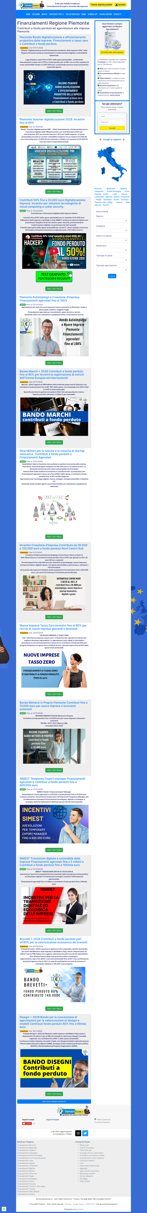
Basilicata (111, 188)
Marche (109, 197)
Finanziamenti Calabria (26, 1150)
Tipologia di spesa (104, 255)
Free (82, 1163)
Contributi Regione (102, 1122)
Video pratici (85, 1181)
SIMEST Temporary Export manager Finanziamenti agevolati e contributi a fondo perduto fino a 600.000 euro (52, 782)
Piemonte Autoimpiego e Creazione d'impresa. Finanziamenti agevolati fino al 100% (50, 299)
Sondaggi (84, 1179)
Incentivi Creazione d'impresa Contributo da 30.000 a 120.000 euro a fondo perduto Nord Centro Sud (53, 546)
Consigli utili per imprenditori (92, 1153)
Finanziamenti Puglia (25, 1176)
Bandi (84, 14)
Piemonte (126, 197)
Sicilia (116, 199)
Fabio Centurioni (104, 1119)
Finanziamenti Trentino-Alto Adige (31, 1186)
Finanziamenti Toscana (26, 1184)
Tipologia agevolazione (106, 265)
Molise (117, 197)
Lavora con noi (105, 14)
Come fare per (86, 1150)
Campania (99, 191)
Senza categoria (86, 1176)
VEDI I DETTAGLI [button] (54, 111)
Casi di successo (73, 14)
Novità (44, 14)
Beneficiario (101, 246)
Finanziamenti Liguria (26, 1163)
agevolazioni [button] (101, 5)
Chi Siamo (36, 14)
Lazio (114, 194)
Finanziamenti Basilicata (27, 1148)
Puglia (98, 199)
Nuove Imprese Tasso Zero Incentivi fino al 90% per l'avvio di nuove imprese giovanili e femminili (53, 627)
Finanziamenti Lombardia (27, 1166)
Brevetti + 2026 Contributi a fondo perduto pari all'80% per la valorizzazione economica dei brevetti (53, 940)
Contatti (117, 14)
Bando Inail (84, 1145)
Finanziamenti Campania (27, 1153)
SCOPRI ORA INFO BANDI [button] (112, 52)
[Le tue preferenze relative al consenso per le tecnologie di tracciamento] (4, 1209)
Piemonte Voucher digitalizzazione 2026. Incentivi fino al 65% (52, 121)
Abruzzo (98, 188)
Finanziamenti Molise (25, 1171)
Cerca (112, 276)
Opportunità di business (89, 1171)
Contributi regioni (87, 1160)
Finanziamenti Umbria (26, 1189)
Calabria (123, 188)
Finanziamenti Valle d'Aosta (28, 1191)
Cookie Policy (78, 1204)
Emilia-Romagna (114, 191)
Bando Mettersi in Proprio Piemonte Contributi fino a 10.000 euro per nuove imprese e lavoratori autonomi (54, 706)
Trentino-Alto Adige (104, 202)
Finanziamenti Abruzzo (26, 1145)
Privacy (68, 1204)
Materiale (83, 1168)
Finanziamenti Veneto (26, 1194)
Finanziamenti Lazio (25, 1160)
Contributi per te (56, 14)
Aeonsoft (79, 1209)
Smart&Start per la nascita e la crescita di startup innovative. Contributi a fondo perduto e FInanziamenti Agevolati (52, 454)
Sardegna (107, 199)
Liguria (124, 194)
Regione (99, 216)
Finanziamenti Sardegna (27, 1179)
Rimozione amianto (87, 1173)
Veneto (106, 205)
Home (28, 14)
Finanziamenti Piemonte (27, 1173)
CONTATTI (90, 1204)
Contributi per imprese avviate (92, 1155)
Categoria (100, 226)
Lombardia (99, 197)
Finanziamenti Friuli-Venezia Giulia (31, 1158)
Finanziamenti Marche (26, 1168)
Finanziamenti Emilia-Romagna (29, 1155)
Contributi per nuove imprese (92, 1158)
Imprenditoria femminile (89, 1166)
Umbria (119, 202)
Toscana (124, 199)
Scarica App (93, 14)
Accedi (112, 128)
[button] (120, 5)
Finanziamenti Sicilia (25, 1181)
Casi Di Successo (87, 1148)
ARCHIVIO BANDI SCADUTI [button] (54, 1101)
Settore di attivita (104, 236)
